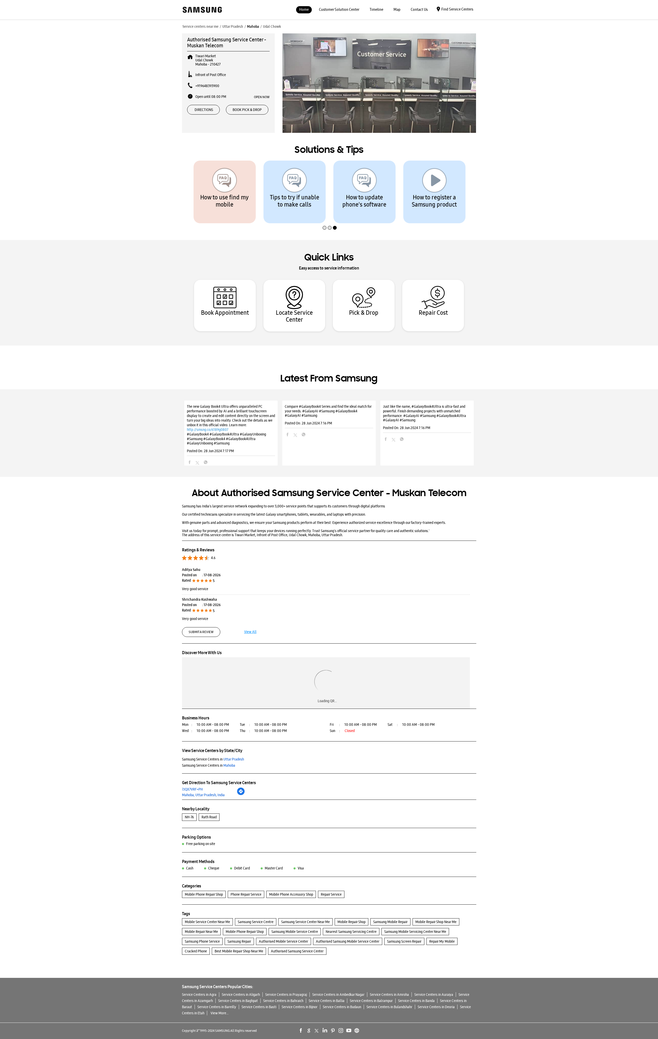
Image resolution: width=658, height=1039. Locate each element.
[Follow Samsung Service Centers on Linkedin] (324, 1030)
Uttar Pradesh (232, 26)
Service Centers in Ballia (326, 1000)
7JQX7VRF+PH (192, 789)
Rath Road (209, 817)
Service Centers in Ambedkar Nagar (338, 994)
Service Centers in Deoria (436, 1007)
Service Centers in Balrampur (371, 1000)
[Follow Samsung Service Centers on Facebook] (301, 1030)
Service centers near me (200, 26)
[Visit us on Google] (309, 1030)
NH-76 (189, 817)
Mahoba (253, 26)
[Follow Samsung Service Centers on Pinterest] (332, 1030)
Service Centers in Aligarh (241, 994)
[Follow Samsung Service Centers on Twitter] (317, 1030)
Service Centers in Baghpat (238, 1000)
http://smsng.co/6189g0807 (207, 429)
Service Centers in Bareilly (216, 1007)
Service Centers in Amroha (389, 994)
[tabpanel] (225, 192)
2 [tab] (329, 217)
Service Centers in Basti (259, 1007)
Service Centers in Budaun (342, 1007)
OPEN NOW (262, 97)
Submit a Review (201, 632)
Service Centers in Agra (199, 994)
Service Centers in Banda (416, 1000)
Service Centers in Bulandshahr (389, 1007)
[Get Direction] (241, 794)
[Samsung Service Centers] (202, 10)
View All (250, 632)
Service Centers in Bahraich (283, 1000)
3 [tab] (334, 217)
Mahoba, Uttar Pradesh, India (203, 795)
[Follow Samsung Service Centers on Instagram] (340, 1030)
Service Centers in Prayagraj (286, 994)
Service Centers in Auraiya (433, 994)
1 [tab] (324, 217)
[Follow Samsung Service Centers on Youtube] (348, 1030)
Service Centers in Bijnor (299, 1007)
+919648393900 (207, 86)
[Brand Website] (356, 1030)
